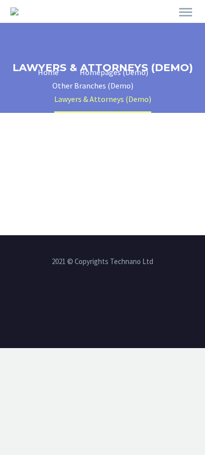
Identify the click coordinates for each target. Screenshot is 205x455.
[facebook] (90, 298)
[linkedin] (102, 298)
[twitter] (115, 298)
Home (143, 25)
